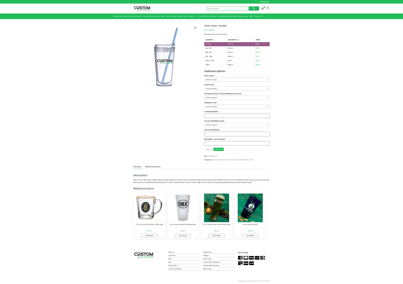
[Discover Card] (240, 263)
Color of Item (209, 76)
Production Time (210, 103)
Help (169, 262)
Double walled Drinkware (211, 265)
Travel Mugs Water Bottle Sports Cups (233, 16)
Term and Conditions (175, 269)
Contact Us (258, 16)
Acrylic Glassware (219, 160)
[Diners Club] (262, 257)
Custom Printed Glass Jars (153, 16)
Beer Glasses (207, 269)
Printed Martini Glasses (207, 16)
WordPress (266, 281)
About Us (171, 252)
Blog (169, 259)
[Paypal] (257, 257)
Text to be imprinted (211, 130)
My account (264, 2)
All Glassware (231, 160)
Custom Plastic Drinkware (211, 262)
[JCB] (251, 263)
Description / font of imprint (214, 139)
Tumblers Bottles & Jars (244, 160)
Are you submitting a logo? (214, 121)
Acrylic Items (207, 259)
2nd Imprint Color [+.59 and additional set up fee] (222, 94)
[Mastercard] (246, 257)
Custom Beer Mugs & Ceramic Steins (127, 16)
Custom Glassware (252, 281)
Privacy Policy (172, 265)
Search (254, 8)
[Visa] (251, 257)
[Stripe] (246, 263)
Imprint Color (209, 85)
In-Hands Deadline (211, 112)
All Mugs (206, 255)
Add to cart (218, 149)
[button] (195, 28)
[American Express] (240, 257)
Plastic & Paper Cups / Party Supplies (180, 16)
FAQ (251, 16)
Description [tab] (137, 167)
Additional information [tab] (152, 167)
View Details (149, 235)
